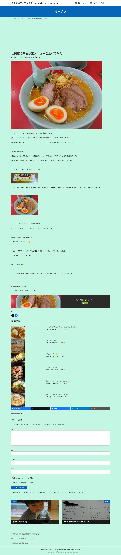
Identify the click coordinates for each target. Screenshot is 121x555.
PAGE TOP (116, 536)
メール (13, 459)
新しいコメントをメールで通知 (23, 478)
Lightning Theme (60, 552)
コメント (15, 429)
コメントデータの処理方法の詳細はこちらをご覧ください (70, 492)
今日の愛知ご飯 (51, 340)
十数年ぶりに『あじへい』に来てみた (58, 381)
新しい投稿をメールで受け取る (23, 482)
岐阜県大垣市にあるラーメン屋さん (57, 394)
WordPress (51, 552)
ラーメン (23, 413)
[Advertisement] (60, 38)
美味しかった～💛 (51, 354)
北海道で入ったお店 (52, 367)
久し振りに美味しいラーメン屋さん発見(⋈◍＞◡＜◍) (63, 327)
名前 (12, 450)
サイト (13, 469)
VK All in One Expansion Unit (72, 552)
